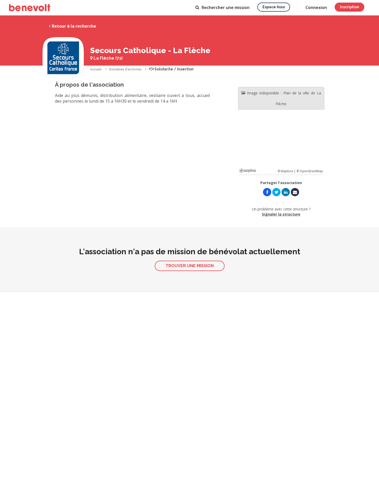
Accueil (96, 69)
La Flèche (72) (108, 58)
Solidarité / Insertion (174, 69)
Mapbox (247, 170)
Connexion (316, 7)
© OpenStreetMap (309, 171)
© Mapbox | (287, 171)
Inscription (349, 7)
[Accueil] (29, 7)
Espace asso (273, 7)
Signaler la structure (281, 214)
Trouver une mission (190, 265)
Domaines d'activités (125, 69)
